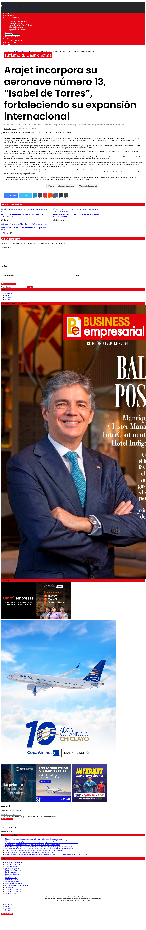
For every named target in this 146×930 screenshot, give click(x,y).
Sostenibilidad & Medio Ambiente (20, 25)
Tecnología (8, 33)
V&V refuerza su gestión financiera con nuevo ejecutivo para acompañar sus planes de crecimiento (38, 847)
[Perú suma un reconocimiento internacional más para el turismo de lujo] (25, 211)
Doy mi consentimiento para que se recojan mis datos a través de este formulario (30, 817)
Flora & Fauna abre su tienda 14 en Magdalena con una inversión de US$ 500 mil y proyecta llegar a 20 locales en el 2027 (46, 854)
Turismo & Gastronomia (88, 186)
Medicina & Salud (15, 40)
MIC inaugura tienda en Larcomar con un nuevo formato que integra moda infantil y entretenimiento (39, 848)
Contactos (8, 44)
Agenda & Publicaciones (17, 29)
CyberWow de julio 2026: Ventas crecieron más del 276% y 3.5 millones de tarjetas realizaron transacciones (41, 843)
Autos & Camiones (15, 19)
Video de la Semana (11, 42)
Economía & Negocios (12, 17)
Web (77, 275)
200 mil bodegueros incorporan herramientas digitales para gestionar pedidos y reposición (35, 850)
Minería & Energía (15, 31)
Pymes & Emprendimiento (18, 21)
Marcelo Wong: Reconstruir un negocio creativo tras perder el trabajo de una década (33, 839)
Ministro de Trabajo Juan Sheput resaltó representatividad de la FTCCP (29, 852)
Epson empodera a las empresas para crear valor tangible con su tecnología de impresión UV (36, 841)
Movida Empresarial (16, 27)
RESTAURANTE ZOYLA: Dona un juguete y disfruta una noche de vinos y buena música (77, 215)
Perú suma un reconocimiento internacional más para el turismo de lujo (23, 215)
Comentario (6, 248)
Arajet (51, 186)
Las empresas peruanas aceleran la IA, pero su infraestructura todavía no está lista (32, 845)
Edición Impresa (10, 872)
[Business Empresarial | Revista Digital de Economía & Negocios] (23, 6)
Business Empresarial (10, 129)
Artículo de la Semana (12, 37)
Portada (7, 13)
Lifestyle (7, 38)
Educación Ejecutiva (16, 23)
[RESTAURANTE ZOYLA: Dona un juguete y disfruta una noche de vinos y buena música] (77, 211)
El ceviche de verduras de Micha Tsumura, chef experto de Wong (23, 228)
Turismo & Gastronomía (12, 35)
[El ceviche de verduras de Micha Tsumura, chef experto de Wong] (24, 224)
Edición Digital (9, 15)
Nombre (4, 266)
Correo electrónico (8, 275)
